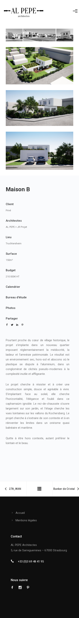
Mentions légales (26, 520)
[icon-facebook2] (13, 587)
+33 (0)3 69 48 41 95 (31, 561)
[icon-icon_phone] (13, 561)
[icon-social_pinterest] (28, 587)
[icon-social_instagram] (21, 587)
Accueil (20, 513)
